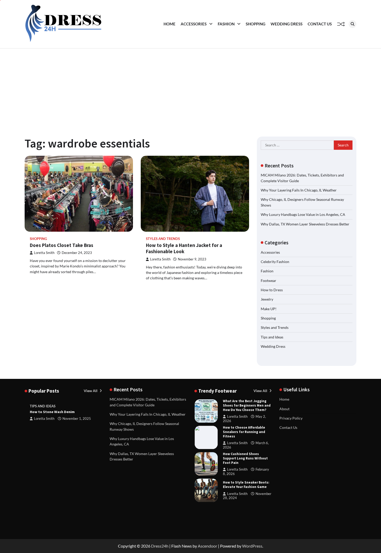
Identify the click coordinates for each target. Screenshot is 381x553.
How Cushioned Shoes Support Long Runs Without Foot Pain (245, 458)
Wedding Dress (286, 24)
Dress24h (159, 545)
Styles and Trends (163, 239)
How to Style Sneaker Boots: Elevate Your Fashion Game (246, 484)
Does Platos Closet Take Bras (61, 245)
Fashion (226, 24)
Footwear (268, 280)
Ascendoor (207, 545)
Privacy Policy (290, 418)
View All (91, 390)
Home (169, 24)
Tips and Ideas (272, 337)
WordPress (252, 545)
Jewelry (267, 299)
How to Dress (272, 290)
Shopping (255, 24)
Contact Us (320, 24)
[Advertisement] (190, 87)
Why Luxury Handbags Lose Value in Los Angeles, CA (303, 214)
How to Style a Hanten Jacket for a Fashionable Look (184, 248)
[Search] (352, 24)
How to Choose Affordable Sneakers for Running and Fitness (244, 431)
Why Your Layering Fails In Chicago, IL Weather (299, 190)
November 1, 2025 (76, 419)
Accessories (194, 24)
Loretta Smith (44, 253)
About (284, 409)
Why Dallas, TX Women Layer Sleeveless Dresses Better (305, 224)
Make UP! (269, 309)
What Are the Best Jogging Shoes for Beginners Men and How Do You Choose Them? (247, 405)
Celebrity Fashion (275, 261)
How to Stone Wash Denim (52, 411)
